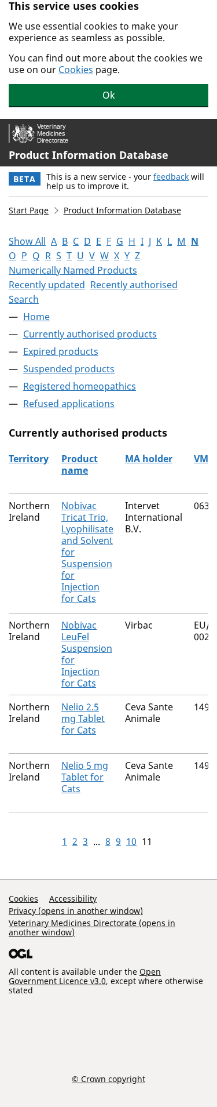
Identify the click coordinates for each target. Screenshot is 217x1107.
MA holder (148, 458)
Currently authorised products (90, 334)
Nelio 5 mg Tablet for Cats (84, 777)
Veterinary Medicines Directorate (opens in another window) (92, 927)
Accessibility (73, 898)
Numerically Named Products (73, 270)
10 (131, 841)
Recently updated (47, 284)
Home (36, 316)
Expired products (60, 351)
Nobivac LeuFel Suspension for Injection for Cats (86, 654)
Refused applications (69, 403)
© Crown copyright (108, 1078)
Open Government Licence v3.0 (85, 976)
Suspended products (69, 369)
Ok (108, 95)
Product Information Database (88, 155)
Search (24, 299)
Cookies (75, 69)
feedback (171, 176)
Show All (27, 241)
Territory (29, 458)
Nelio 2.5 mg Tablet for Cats (83, 718)
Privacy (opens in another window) (76, 910)
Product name (79, 464)
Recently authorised (134, 284)
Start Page (29, 210)
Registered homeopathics (79, 386)
